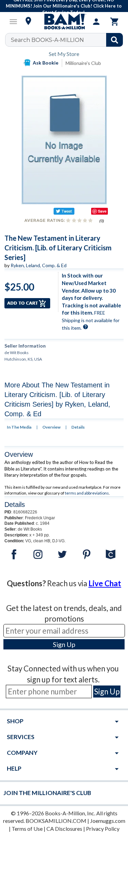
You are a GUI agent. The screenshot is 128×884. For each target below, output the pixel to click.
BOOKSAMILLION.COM (56, 820)
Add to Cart (27, 303)
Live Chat (104, 583)
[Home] (64, 22)
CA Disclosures (64, 828)
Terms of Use (27, 828)
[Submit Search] (114, 40)
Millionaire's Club (83, 63)
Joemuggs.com (107, 820)
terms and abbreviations (87, 493)
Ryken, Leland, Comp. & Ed (39, 265)
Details (78, 427)
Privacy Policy (102, 828)
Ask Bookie (45, 63)
